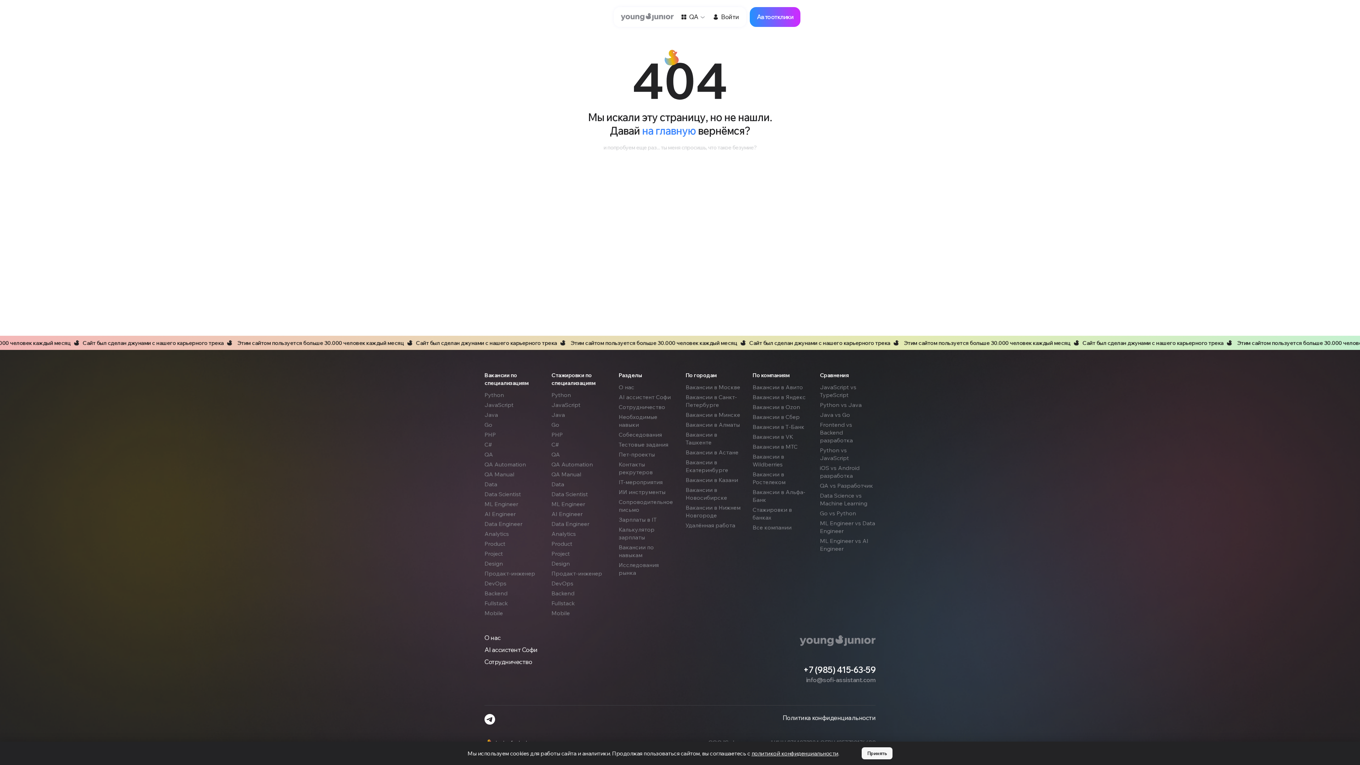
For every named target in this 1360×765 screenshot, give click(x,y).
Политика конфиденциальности (829, 718)
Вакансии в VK (773, 436)
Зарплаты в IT (638, 519)
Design (493, 563)
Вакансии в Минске (713, 414)
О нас (626, 387)
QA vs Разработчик (846, 485)
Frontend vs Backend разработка (836, 432)
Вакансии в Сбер (776, 416)
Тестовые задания (643, 444)
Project (493, 553)
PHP (490, 434)
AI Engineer (500, 513)
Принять (877, 753)
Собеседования (640, 434)
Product (494, 543)
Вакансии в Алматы (713, 424)
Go (488, 424)
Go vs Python (838, 513)
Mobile (493, 613)
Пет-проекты (637, 454)
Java (491, 414)
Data (490, 484)
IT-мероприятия (641, 482)
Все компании (772, 527)
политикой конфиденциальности (795, 753)
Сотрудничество (642, 406)
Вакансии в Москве (713, 387)
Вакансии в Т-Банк (778, 426)
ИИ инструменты (642, 491)
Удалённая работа (710, 525)
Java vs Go (835, 414)
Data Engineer (503, 523)
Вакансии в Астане (712, 452)
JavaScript (499, 404)
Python (494, 394)
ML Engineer (501, 504)
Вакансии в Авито (778, 387)
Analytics (496, 533)
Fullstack (496, 603)
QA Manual (499, 474)
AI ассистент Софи (645, 397)
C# (488, 444)
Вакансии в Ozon (776, 406)
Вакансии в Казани (712, 479)
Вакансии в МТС (775, 446)
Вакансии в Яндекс (779, 397)
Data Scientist (502, 494)
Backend (496, 593)
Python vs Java (841, 404)
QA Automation (505, 464)
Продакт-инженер (509, 573)
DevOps (495, 583)
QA (488, 454)
